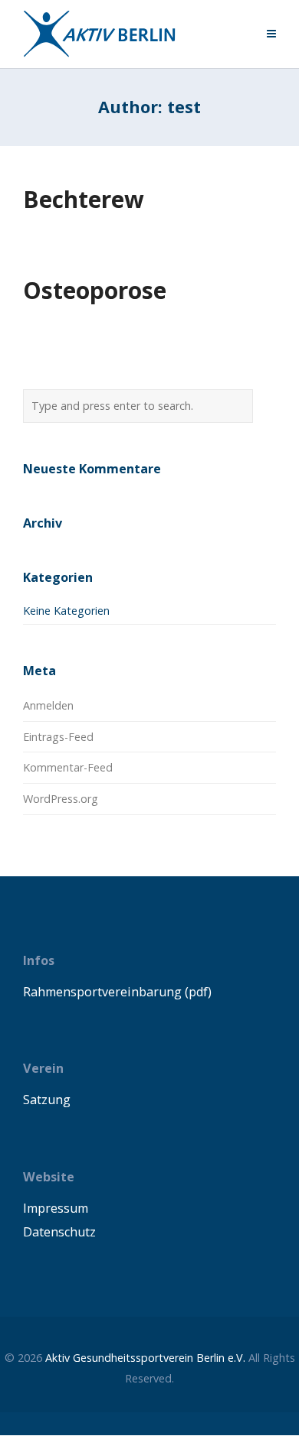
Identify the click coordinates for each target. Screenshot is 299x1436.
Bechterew (83, 199)
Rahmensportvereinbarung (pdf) (117, 991)
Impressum (55, 1208)
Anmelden (48, 705)
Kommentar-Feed (68, 767)
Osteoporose (94, 290)
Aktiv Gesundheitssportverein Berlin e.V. (145, 1357)
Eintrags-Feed (58, 736)
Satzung (47, 1099)
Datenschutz (59, 1231)
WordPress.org (60, 798)
